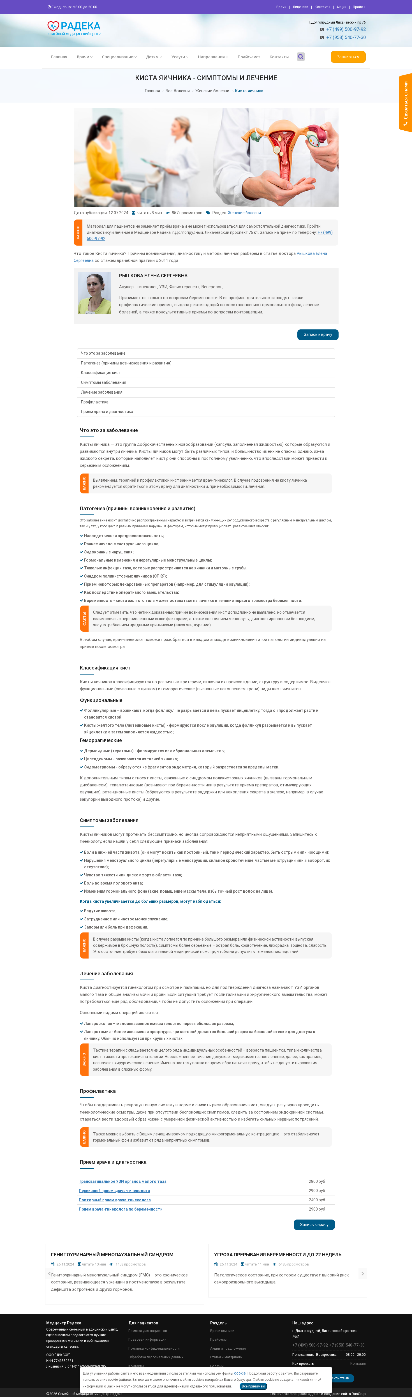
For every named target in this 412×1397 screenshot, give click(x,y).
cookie (240, 1373)
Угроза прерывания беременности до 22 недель (278, 1254)
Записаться (348, 56)
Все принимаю (253, 1386)
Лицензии (300, 7)
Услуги (178, 56)
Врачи (281, 7)
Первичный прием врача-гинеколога (114, 1190)
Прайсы (359, 7)
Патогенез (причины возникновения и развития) (126, 363)
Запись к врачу (318, 334)
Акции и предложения (228, 1348)
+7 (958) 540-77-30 (346, 37)
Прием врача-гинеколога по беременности (121, 1209)
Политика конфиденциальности (154, 1348)
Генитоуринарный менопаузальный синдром (112, 1254)
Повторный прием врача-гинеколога (115, 1200)
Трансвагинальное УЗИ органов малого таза (122, 1181)
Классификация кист (101, 372)
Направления (211, 56)
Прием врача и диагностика (107, 411)
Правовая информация (147, 1339)
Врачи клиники (222, 1331)
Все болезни (178, 91)
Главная (59, 56)
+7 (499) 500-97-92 (346, 29)
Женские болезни (212, 91)
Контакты (322, 7)
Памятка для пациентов (147, 1331)
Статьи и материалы (226, 1357)
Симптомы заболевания (103, 382)
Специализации (117, 56)
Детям (152, 56)
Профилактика (94, 402)
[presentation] (49, 1273)
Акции (341, 7)
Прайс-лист (249, 56)
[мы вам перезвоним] (405, 103)
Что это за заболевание (103, 353)
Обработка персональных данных (155, 1357)
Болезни (217, 1366)
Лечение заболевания (101, 392)
